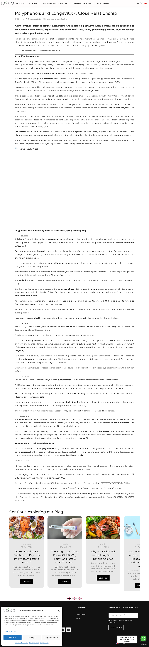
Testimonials (81, 614)
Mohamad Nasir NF (86, 475)
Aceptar (12, 637)
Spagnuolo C (120, 494)
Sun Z (72, 488)
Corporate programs (81, 3)
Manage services (10, 631)
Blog (98, 3)
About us (20, 3)
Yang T (65, 488)
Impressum (44, 643)
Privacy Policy (34, 643)
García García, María (29, 469)
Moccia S (37, 497)
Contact (107, 3)
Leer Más (27, 582)
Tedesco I (25, 497)
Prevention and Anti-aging (56, 19)
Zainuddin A (106, 475)
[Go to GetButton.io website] (143, 644)
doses (96, 90)
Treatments (33, 3)
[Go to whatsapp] (143, 638)
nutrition (27, 544)
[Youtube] (68, 629)
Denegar (32, 637)
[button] (59, 610)
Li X (59, 488)
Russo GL (108, 494)
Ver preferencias (51, 637)
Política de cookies (21, 643)
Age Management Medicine (55, 3)
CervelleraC (50, 497)
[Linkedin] (62, 629)
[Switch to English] (145, 3)
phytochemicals (124, 99)
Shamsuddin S (124, 475)
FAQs (78, 618)
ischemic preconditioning (44, 99)
